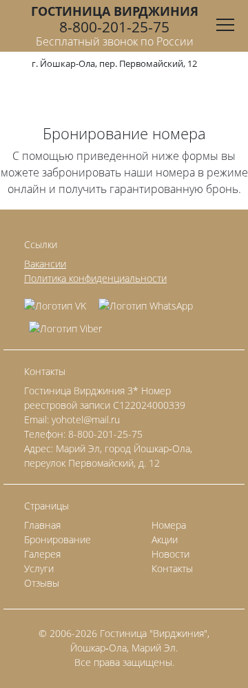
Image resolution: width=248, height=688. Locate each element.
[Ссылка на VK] (59, 300)
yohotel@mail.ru (86, 419)
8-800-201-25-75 (114, 27)
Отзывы (41, 582)
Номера (169, 525)
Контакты (172, 568)
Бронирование (57, 539)
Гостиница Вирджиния (114, 11)
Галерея (42, 553)
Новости (170, 553)
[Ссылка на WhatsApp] (146, 300)
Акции (165, 539)
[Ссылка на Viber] (65, 323)
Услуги (39, 568)
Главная (42, 525)
